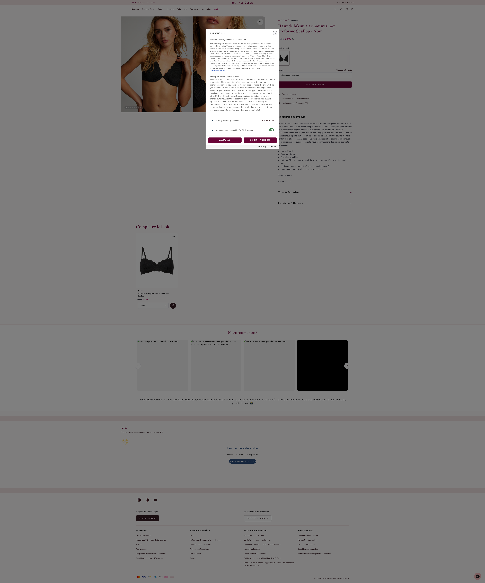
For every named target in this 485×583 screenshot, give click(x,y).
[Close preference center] (275, 33)
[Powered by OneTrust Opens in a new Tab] (268, 146)
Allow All (224, 140)
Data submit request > (218, 71)
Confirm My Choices (260, 140)
